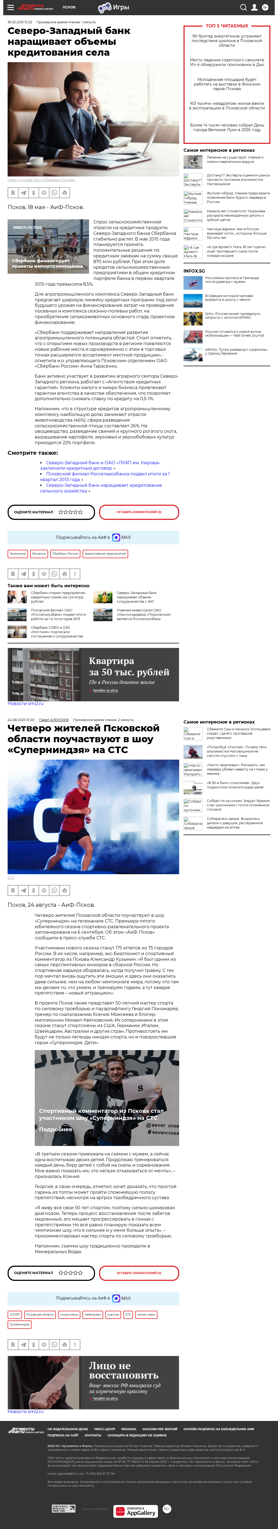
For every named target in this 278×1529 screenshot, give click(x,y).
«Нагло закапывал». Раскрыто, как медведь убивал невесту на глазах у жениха (237, 769)
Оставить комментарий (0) (139, 512)
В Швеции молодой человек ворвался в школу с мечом (229, 298)
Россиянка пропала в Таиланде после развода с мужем (232, 280)
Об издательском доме (68, 1429)
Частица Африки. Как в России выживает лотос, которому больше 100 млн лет (237, 233)
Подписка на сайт (63, 1435)
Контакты (93, 1435)
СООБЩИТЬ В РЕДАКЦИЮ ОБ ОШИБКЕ (137, 1435)
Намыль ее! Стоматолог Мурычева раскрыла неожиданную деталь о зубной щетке (236, 215)
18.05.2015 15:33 (20, 22)
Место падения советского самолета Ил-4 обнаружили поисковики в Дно (227, 62)
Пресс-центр (104, 1429)
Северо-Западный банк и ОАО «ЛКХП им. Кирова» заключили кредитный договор (100, 465)
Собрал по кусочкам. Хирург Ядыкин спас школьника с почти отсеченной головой (238, 805)
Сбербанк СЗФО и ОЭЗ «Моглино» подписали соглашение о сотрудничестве (57, 632)
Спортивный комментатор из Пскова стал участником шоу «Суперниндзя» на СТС (101, 1114)
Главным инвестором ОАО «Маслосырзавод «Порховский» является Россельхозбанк (144, 614)
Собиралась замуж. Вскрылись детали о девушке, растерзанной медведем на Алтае (235, 823)
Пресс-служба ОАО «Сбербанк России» (41, 180)
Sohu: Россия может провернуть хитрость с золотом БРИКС (232, 316)
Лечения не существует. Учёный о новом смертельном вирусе (235, 159)
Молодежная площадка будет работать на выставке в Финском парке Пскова (227, 84)
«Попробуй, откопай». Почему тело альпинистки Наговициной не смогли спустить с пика (237, 751)
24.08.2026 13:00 (21, 720)
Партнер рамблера (94, 1509)
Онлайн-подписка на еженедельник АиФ (219, 1429)
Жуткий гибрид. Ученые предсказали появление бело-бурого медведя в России (238, 197)
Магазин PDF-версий (160, 1429)
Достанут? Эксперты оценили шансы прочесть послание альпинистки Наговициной (238, 179)
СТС (11, 878)
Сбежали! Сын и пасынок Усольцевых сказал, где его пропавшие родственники (238, 733)
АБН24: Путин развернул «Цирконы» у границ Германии (236, 351)
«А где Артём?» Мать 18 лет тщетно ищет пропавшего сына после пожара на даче (236, 251)
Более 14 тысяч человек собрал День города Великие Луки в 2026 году (227, 127)
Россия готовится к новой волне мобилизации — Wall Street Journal (234, 333)
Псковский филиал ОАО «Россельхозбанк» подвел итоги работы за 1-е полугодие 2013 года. (58, 616)
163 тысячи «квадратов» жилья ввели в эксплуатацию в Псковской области (227, 105)
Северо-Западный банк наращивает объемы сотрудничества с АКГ (137, 597)
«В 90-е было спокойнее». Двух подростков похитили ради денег (235, 785)
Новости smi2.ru (26, 703)
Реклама (128, 1429)
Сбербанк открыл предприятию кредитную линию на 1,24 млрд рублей (58, 597)
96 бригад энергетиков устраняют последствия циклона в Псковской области (227, 41)
